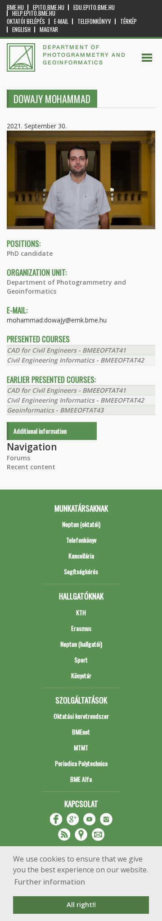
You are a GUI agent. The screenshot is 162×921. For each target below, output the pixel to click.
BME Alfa (81, 779)
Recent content (31, 467)
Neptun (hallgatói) (81, 644)
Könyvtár (81, 675)
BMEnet (81, 731)
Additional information (40, 431)
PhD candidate (30, 253)
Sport (81, 659)
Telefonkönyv (94, 21)
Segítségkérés (81, 571)
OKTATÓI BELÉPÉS (26, 21)
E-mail (61, 21)
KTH (81, 612)
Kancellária (81, 555)
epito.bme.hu (48, 7)
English (21, 29)
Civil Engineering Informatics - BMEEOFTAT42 (75, 360)
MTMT (81, 747)
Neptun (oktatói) (81, 524)
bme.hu (15, 7)
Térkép (128, 21)
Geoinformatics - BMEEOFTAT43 (55, 410)
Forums (18, 458)
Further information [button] (49, 882)
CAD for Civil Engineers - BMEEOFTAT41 (66, 350)
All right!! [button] (81, 904)
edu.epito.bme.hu (94, 7)
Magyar (49, 29)
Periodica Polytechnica (81, 763)
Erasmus (81, 628)
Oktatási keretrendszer (81, 716)
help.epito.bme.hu (33, 13)
